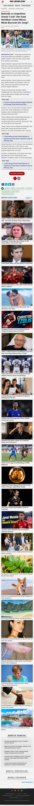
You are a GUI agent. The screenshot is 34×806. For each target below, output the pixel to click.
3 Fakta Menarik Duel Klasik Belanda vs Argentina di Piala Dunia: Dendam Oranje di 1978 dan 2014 (18, 139)
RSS (21, 797)
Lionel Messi (27, 92)
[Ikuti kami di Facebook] (12, 790)
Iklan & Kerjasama (13, 797)
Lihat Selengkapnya (27, 782)
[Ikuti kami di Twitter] (15, 790)
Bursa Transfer (9, 5)
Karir (25, 793)
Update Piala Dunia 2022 (8, 194)
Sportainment (26, 5)
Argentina (4, 157)
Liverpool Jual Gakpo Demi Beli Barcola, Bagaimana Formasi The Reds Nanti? (15, 764)
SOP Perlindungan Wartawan (22, 795)
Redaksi (19, 793)
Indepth (17, 5)
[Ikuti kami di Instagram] (18, 790)
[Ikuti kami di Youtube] (21, 790)
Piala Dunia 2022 (6, 56)
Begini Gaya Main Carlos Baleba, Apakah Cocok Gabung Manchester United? (17, 747)
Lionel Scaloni (15, 191)
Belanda (7, 188)
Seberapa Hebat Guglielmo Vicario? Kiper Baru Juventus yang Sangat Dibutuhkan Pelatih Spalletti (17, 758)
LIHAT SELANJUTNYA (16, 173)
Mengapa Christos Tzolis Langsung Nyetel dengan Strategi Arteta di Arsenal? (16, 752)
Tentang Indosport (10, 793)
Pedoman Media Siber (7, 795)
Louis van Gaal (20, 188)
